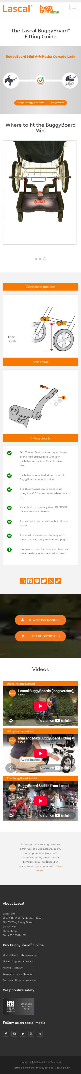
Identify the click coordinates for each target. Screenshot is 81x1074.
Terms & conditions (24, 1067)
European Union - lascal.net (19, 980)
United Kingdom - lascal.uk (19, 961)
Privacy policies (44, 1067)
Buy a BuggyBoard (44, 636)
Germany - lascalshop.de (17, 973)
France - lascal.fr (13, 967)
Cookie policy (62, 1067)
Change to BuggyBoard (30, 103)
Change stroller (57, 103)
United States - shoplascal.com (21, 955)
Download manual (44, 620)
